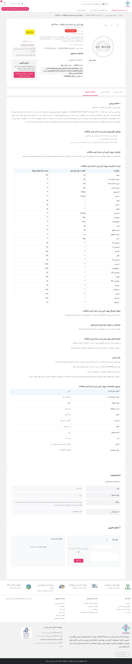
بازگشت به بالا (121, 655)
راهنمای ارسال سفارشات (90, 603)
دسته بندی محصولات (118, 10)
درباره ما (128, 603)
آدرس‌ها (62, 609)
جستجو (95, 609)
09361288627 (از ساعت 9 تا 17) (51, 633)
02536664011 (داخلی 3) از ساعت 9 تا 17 (48, 636)
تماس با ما (127, 612)
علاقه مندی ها (60, 615)
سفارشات (62, 606)
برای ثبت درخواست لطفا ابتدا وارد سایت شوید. (24, 75)
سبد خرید (62, 612)
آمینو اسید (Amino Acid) (66, 48)
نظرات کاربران (89, 92)
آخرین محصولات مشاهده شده (88, 612)
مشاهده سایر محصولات (27, 45)
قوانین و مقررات (93, 606)
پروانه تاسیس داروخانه (123, 609)
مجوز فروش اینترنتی (124, 606)
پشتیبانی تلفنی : (14, 9)
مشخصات (103, 92)
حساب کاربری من (60, 603)
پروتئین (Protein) (50, 48)
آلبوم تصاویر (92, 60)
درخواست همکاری (59, 618)
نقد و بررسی (117, 92)
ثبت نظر (78, 561)
